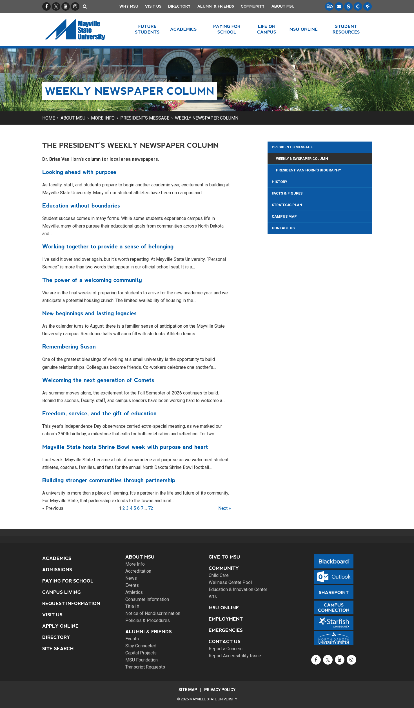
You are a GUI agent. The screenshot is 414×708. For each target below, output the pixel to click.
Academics (56, 558)
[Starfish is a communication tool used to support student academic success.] (367, 6)
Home (48, 118)
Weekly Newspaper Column (206, 118)
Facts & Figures (287, 193)
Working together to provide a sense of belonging (107, 246)
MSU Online (224, 607)
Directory (179, 6)
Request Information (71, 603)
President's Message (144, 118)
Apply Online (60, 626)
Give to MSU (224, 557)
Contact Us (283, 228)
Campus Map (284, 216)
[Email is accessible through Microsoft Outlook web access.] (339, 6)
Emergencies (226, 630)
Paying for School (68, 581)
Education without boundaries (81, 205)
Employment (226, 619)
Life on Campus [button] (266, 29)
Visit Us (153, 6)
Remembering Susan (69, 346)
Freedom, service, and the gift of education (99, 413)
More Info (103, 118)
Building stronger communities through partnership (108, 480)
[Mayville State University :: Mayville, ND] (82, 29)
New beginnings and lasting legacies (89, 313)
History (279, 182)
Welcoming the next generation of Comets (98, 380)
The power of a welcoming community (92, 280)
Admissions (57, 569)
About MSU (283, 6)
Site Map (188, 690)
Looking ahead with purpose (79, 172)
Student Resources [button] (346, 29)
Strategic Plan (287, 205)
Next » (224, 508)
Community (253, 6)
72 (150, 508)
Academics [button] (183, 29)
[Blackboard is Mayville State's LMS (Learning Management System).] (329, 6)
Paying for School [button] (227, 29)
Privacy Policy (219, 690)
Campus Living (61, 592)
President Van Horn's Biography (308, 170)
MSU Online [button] (304, 29)
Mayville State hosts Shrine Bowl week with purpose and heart (125, 447)
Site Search (58, 648)
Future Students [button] (147, 29)
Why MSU (128, 6)
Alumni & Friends (215, 6)
